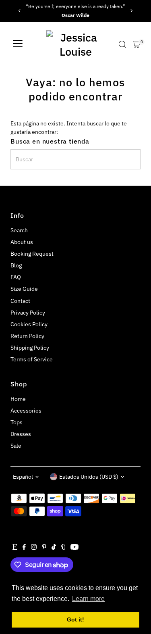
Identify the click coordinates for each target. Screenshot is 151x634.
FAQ (15, 277)
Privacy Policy (27, 312)
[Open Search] (122, 44)
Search (19, 230)
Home (18, 399)
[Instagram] (34, 547)
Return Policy (27, 336)
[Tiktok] (54, 547)
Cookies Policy (29, 324)
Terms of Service (31, 359)
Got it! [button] (75, 619)
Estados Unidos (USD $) (88, 476)
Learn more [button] (88, 598)
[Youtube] (74, 547)
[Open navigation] (17, 44)
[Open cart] (136, 44)
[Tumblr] (63, 547)
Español (23, 476)
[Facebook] (24, 547)
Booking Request (32, 253)
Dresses (20, 434)
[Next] (131, 11)
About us (21, 242)
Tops (16, 422)
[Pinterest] (44, 547)
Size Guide (24, 288)
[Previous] (19, 11)
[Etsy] (14, 547)
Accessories (25, 410)
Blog (16, 265)
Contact (20, 300)
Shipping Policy (29, 347)
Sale (15, 445)
